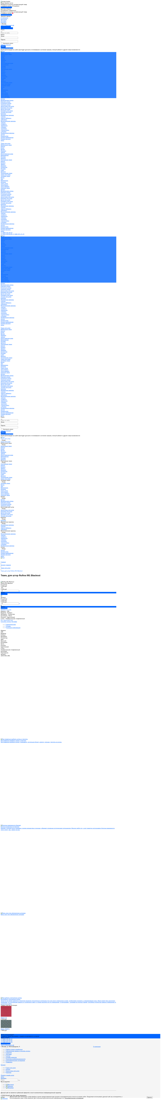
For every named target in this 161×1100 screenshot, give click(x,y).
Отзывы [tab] (8, 626)
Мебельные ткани (6, 54)
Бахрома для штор (6, 108)
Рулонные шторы (6, 103)
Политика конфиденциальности (15, 1059)
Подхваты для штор (7, 110)
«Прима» (3, 127)
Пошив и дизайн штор (7, 1075)
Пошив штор (4, 136)
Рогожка (3, 66)
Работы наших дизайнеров (14, 1049)
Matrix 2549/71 (5, 1029)
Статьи (8, 1056)
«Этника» (4, 131)
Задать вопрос (5, 1037)
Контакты (3, 22)
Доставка (3, 21)
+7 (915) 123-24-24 (7, 234)
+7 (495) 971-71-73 (18, 234)
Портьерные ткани (6, 69)
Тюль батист (4, 94)
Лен (2, 88)
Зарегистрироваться (7, 48)
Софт (2, 79)
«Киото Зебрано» (6, 118)
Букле (2, 57)
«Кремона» (4, 125)
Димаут (3, 73)
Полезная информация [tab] (13, 627)
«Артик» (3, 122)
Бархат (3, 55)
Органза (3, 91)
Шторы (3, 189)
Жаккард (3, 60)
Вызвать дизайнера (7, 28)
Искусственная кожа (7, 63)
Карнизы (3, 204)
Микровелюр (5, 64)
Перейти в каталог (6, 7)
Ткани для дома (5, 84)
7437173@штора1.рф (7, 25)
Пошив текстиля (6, 139)
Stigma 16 (4, 1017)
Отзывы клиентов (11, 1057)
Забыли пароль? (6, 45)
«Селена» (4, 128)
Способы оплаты (6, 621)
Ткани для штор (5, 143)
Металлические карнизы (8, 121)
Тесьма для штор (6, 112)
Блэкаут (3, 72)
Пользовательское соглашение (15, 1060)
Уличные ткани (5, 97)
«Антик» (3, 116)
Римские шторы (5, 102)
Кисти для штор (5, 109)
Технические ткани (6, 82)
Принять (149, 1097)
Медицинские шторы (7, 100)
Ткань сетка (4, 93)
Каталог (3, 1065)
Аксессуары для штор (7, 197)
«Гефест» (4, 124)
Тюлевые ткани (5, 85)
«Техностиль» (5, 130)
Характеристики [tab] (11, 624)
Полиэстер (4, 76)
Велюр (3, 58)
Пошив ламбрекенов (7, 137)
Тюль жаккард (5, 96)
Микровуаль (4, 90)
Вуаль (2, 87)
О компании (4, 18)
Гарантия (9, 1052)
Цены (2, 231)
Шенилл (3, 67)
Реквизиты (9, 1062)
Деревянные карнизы (7, 115)
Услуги (3, 225)
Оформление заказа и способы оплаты (18, 1051)
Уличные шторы (5, 105)
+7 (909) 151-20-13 (6, 232)
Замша (3, 61)
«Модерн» (4, 119)
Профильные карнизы (7, 133)
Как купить (4, 19)
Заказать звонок (6, 27)
